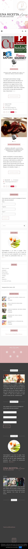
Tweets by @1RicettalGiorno (9, 527)
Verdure (4, 275)
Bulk (6, 181)
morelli (12, 181)
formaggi (12, 107)
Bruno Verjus (7, 107)
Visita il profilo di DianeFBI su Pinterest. (14, 334)
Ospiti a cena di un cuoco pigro (15, 303)
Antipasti (4, 270)
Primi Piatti (5, 272)
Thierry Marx (14, 109)
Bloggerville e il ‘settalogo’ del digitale (15, 322)
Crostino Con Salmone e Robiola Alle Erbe (16, 298)
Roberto (14, 65)
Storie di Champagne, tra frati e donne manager (17, 310)
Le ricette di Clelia (6, 281)
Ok (20, 547)
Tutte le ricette (5, 268)
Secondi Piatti (5, 273)
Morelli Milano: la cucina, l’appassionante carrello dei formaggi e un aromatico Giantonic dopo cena (14, 150)
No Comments (7, 105)
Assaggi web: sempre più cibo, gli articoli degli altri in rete (14, 73)
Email (3, 211)
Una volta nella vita (13, 144)
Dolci (3, 277)
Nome (3, 201)
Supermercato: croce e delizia (15, 315)
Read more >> (12, 461)
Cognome (4, 206)
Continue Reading (14, 96)
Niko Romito (10, 109)
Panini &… (4, 279)
